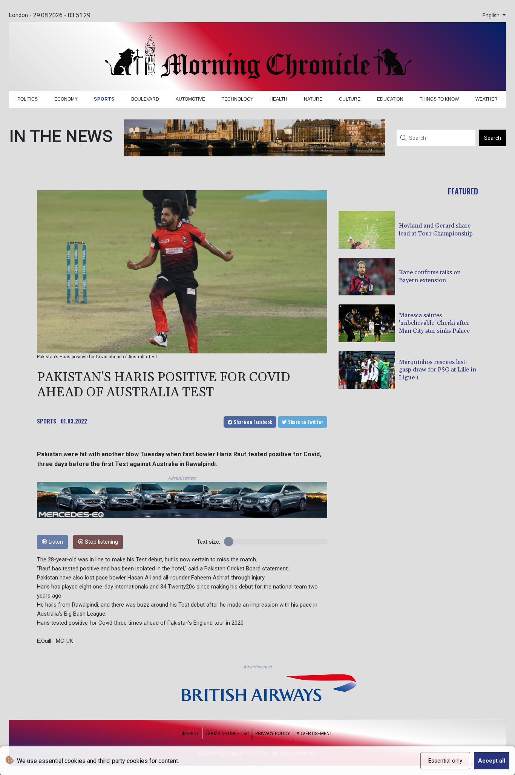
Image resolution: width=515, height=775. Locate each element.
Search (492, 138)
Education (390, 99)
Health (278, 99)
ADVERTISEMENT (314, 733)
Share (252, 422)
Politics (27, 99)
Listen (55, 542)
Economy (66, 99)
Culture (349, 99)
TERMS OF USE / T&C (227, 733)
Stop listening (100, 542)
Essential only (445, 760)
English (492, 15)
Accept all (491, 760)
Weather (486, 99)
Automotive (190, 99)
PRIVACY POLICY (272, 733)
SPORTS (46, 421)
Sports (104, 99)
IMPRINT (190, 733)
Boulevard (145, 99)
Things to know (439, 99)
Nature (313, 99)
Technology (237, 99)
